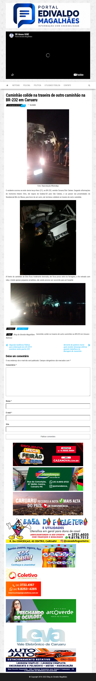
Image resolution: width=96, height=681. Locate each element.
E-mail (9, 413)
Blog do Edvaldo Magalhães (24, 334)
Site (7, 424)
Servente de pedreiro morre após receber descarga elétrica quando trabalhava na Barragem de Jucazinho (75, 348)
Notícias (16, 85)
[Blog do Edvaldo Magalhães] (7, 85)
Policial (26, 85)
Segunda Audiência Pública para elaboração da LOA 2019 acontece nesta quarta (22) (20, 347)
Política (37, 85)
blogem (33, 105)
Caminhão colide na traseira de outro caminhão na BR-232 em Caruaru (62, 334)
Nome (9, 401)
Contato (67, 85)
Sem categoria (22, 329)
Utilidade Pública (52, 85)
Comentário (11, 365)
